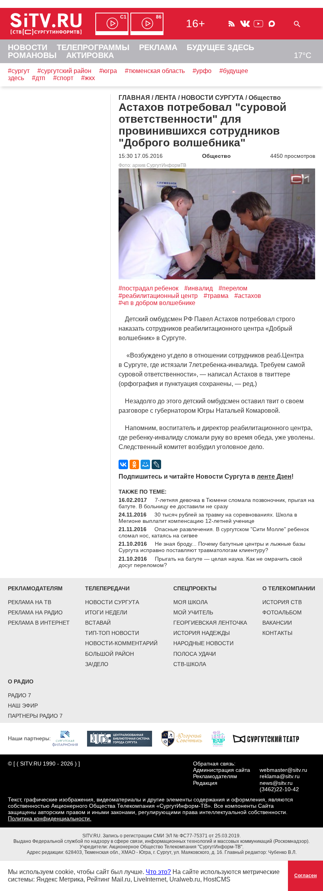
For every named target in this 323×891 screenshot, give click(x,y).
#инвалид (198, 288)
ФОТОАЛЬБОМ (282, 612)
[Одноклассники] (134, 464)
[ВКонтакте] (123, 464)
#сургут (19, 70)
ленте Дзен (274, 476)
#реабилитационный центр (158, 295)
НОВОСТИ (27, 47)
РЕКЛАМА (158, 47)
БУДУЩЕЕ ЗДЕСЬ (220, 47)
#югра (108, 70)
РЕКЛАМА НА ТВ (29, 602)
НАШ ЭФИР (23, 705)
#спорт (63, 78)
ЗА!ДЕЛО (96, 664)
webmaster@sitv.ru (283, 770)
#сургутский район (64, 70)
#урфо (202, 70)
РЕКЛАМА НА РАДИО (35, 612)
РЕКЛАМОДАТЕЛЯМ (35, 588)
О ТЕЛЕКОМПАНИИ (288, 588)
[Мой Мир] (145, 464)
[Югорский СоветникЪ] (186, 738)
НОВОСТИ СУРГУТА (112, 602)
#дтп (38, 78)
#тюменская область (155, 70)
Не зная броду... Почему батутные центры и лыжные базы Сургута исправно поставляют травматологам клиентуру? (212, 547)
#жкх (88, 78)
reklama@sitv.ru (280, 776)
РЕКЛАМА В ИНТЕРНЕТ (39, 623)
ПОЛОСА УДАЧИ (194, 654)
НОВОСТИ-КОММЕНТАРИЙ (121, 643)
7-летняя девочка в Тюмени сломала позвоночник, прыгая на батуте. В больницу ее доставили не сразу (216, 503)
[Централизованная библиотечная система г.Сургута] (123, 738)
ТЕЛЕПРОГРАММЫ (93, 47)
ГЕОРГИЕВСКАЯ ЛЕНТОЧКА (210, 623)
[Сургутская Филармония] (68, 738)
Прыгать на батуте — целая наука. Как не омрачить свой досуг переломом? (210, 562)
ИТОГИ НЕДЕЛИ (106, 612)
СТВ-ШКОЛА (189, 664)
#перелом (233, 288)
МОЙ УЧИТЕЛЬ (193, 612)
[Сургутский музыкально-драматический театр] (270, 738)
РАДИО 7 (19, 695)
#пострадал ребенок (148, 288)
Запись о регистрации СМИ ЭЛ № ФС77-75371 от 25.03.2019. (172, 836)
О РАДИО (20, 681)
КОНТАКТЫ (277, 633)
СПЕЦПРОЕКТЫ (195, 588)
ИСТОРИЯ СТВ (282, 602)
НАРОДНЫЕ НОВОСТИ (203, 643)
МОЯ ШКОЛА (190, 602)
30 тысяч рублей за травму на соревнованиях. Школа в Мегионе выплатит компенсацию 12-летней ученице (208, 517)
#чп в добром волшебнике (157, 302)
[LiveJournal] (156, 464)
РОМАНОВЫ (32, 55)
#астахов (247, 295)
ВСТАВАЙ (98, 623)
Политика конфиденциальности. (49, 818)
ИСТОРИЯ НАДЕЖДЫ (201, 633)
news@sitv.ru (276, 783)
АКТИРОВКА (90, 55)
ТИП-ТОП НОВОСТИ (112, 633)
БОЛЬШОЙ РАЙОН (109, 654)
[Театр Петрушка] (222, 738)
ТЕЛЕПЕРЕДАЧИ (107, 588)
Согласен (305, 875)
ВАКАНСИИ (277, 623)
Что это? (158, 872)
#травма (216, 295)
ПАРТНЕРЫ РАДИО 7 (35, 716)
